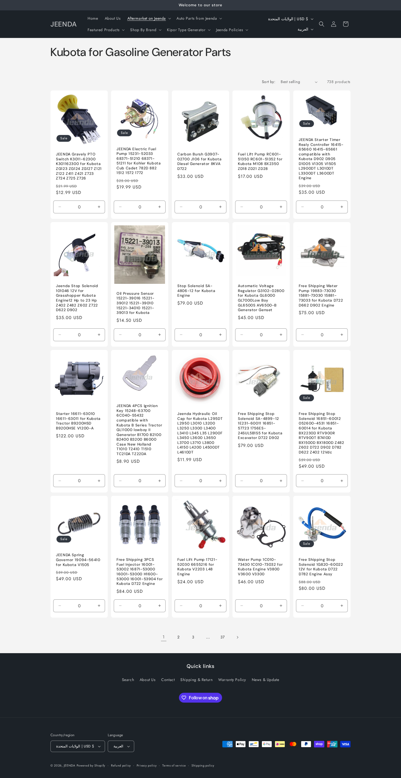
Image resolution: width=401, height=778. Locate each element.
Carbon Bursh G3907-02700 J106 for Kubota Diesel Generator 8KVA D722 (199, 161)
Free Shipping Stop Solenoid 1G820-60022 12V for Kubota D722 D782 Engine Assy (321, 566)
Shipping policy (202, 765)
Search (128, 679)
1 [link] (164, 637)
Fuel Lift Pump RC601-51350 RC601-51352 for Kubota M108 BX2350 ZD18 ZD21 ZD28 (260, 161)
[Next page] (237, 637)
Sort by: (268, 81)
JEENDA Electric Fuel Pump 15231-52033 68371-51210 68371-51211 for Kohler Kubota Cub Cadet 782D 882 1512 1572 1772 (138, 161)
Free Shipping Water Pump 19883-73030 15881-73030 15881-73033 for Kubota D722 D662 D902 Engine (321, 295)
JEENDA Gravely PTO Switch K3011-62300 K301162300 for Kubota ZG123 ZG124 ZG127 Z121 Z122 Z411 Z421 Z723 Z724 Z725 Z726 (79, 166)
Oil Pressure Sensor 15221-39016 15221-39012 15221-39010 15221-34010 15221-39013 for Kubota (135, 303)
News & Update (265, 679)
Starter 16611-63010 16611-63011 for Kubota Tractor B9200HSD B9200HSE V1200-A (78, 421)
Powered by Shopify (91, 765)
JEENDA (69, 765)
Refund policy (121, 765)
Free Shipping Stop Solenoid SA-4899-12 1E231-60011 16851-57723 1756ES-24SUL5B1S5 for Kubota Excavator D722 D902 (260, 425)
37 (222, 637)
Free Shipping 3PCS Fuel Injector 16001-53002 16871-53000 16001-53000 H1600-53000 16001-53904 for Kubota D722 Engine (139, 571)
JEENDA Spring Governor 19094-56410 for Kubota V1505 (78, 560)
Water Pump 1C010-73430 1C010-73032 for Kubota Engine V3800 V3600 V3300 (260, 566)
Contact (168, 679)
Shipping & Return (196, 679)
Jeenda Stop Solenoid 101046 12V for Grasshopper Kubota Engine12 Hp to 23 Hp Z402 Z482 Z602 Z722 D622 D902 (77, 298)
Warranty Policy (232, 679)
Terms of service (174, 765)
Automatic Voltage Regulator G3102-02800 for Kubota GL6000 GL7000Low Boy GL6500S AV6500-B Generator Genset (261, 298)
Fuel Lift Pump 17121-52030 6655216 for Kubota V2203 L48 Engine (197, 566)
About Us (148, 679)
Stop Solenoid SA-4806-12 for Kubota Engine (196, 291)
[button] (148, 18)
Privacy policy (147, 765)
